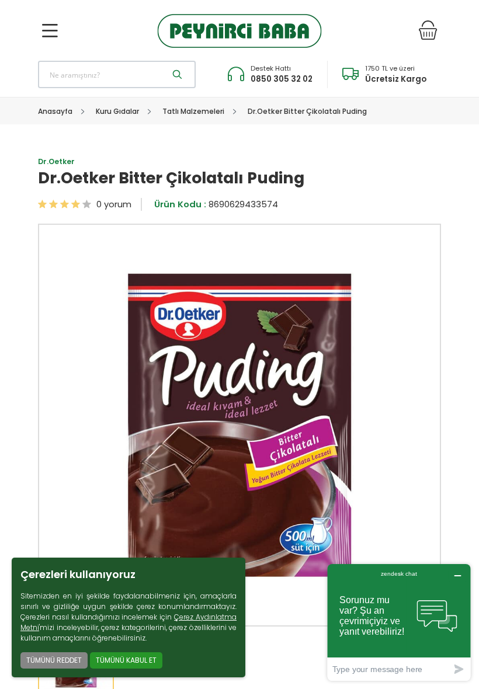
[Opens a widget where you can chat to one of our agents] (399, 622)
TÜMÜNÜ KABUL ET (126, 660)
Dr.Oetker (56, 161)
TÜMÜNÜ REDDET (54, 660)
